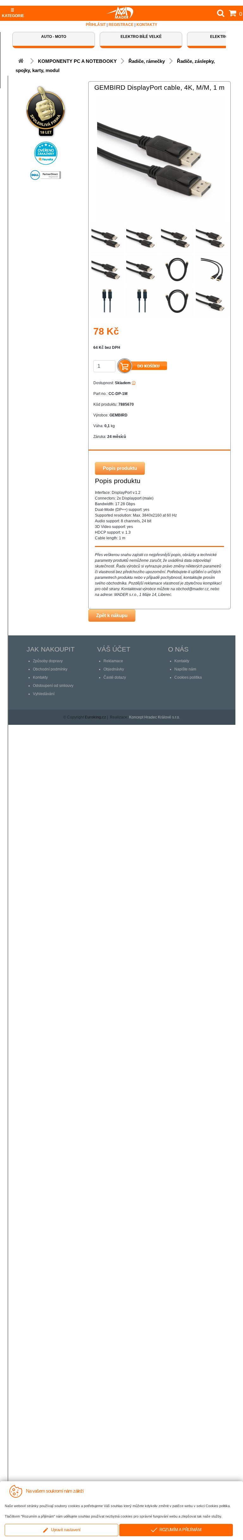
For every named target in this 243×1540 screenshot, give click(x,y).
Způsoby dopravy (48, 661)
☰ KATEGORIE (13, 13)
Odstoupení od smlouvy (53, 685)
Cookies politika (188, 677)
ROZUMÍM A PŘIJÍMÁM (179, 1529)
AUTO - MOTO (53, 36)
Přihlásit (96, 24)
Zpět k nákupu (112, 615)
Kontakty (146, 24)
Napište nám (185, 669)
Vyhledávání (43, 694)
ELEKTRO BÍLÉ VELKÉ (141, 36)
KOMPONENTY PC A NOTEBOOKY (77, 61)
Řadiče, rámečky (147, 61)
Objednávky (113, 669)
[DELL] (45, 173)
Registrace (121, 24)
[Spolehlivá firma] (46, 109)
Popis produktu (120, 468)
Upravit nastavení (65, 1529)
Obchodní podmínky (50, 669)
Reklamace (113, 661)
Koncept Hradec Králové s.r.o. (154, 717)
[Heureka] (46, 151)
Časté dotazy (114, 677)
